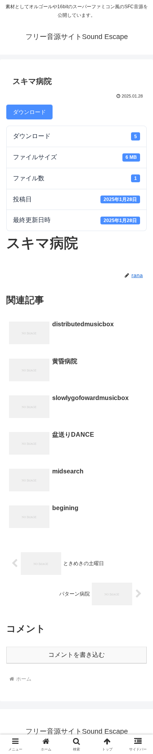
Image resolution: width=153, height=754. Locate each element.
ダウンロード (29, 112)
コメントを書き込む (76, 654)
